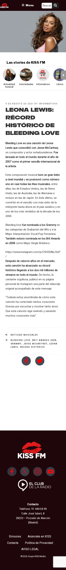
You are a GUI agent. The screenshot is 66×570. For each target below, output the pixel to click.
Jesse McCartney (35, 344)
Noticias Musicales (24, 335)
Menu (30, 5)
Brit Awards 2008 (44, 340)
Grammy (16, 344)
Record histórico (32, 347)
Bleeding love (20, 340)
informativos (48, 104)
